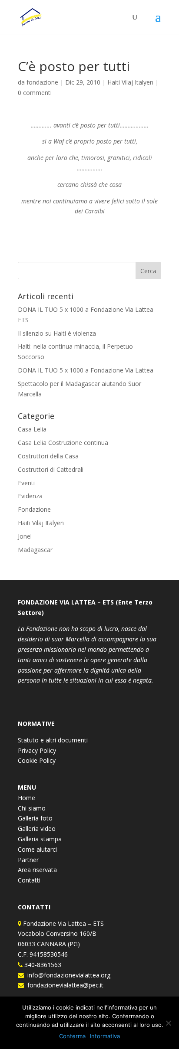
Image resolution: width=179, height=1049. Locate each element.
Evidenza (30, 496)
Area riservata (37, 870)
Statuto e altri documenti (53, 740)
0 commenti (35, 92)
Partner (28, 860)
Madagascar (35, 550)
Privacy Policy (37, 750)
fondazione (42, 82)
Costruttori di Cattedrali (50, 469)
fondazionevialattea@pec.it (63, 985)
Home (26, 798)
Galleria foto (35, 818)
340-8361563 (42, 965)
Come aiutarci (37, 849)
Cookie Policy (37, 760)
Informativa (105, 1036)
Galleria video (37, 828)
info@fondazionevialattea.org (67, 975)
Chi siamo (32, 808)
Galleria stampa (40, 839)
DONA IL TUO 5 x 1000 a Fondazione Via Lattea (85, 370)
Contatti (29, 880)
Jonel (25, 536)
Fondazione (34, 509)
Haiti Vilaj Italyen (130, 82)
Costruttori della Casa (48, 456)
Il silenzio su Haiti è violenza (57, 333)
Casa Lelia (32, 429)
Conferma (72, 1036)
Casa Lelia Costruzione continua (63, 442)
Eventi (26, 483)
